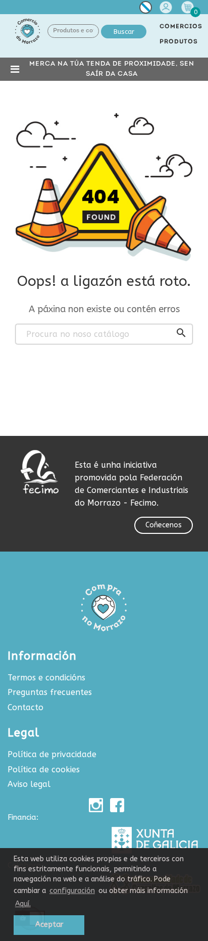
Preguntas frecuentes (50, 692)
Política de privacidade (52, 754)
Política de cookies (44, 769)
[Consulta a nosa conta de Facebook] (117, 805)
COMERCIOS (181, 27)
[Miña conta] (167, 7)
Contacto (25, 707)
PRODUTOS (179, 42)
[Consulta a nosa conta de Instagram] (96, 805)
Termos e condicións (46, 677)
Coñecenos (163, 525)
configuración (72, 890)
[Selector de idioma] (145, 9)
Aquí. (23, 904)
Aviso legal (29, 784)
